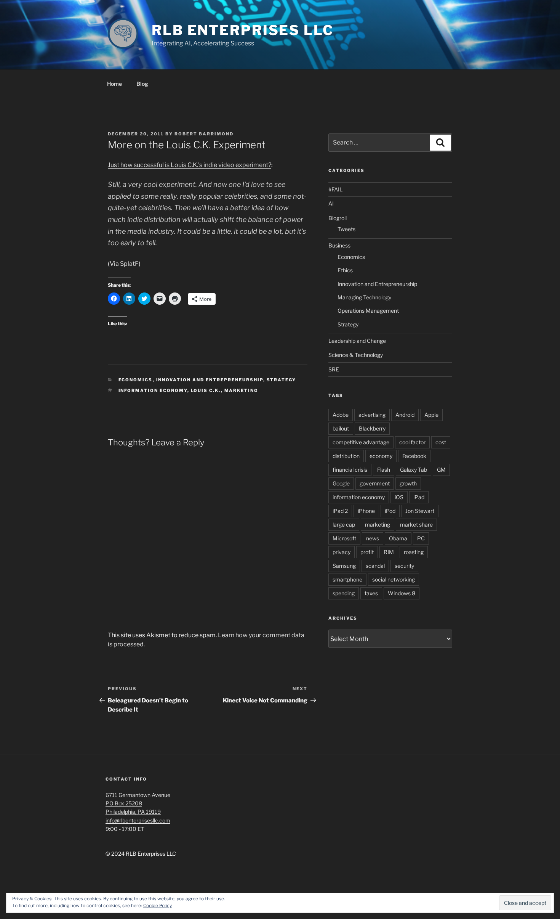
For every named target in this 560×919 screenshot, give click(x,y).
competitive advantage (361, 442)
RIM (389, 552)
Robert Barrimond (204, 134)
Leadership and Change (357, 340)
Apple (431, 414)
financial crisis (350, 469)
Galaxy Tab (413, 469)
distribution (346, 456)
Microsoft (344, 538)
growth (408, 483)
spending (344, 593)
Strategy (281, 379)
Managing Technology (364, 297)
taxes (371, 593)
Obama (398, 538)
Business (339, 245)
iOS (399, 497)
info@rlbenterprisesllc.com (138, 820)
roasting (414, 552)
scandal (375, 565)
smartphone (347, 579)
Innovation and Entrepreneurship (209, 379)
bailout (341, 428)
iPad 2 (340, 511)
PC (421, 538)
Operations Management (368, 310)
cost (440, 442)
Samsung (344, 565)
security (404, 565)
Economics (135, 379)
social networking (393, 579)
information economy (152, 390)
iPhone (366, 511)
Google (341, 483)
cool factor (412, 442)
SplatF (129, 263)
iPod (390, 511)
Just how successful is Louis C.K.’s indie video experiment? (189, 165)
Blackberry (372, 428)
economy (381, 456)
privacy (341, 552)
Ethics (345, 270)
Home (114, 83)
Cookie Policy (157, 905)
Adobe (341, 414)
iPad (418, 497)
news (372, 538)
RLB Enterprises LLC (243, 30)
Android (404, 414)
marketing (241, 390)
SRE (333, 369)
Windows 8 (401, 593)
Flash (383, 469)
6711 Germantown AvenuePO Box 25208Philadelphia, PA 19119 (138, 803)
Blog (142, 83)
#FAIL (335, 189)
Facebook (414, 456)
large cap (344, 524)
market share (416, 524)
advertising (372, 414)
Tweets (346, 229)
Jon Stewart (419, 511)
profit (367, 552)
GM (441, 469)
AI (331, 203)
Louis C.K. (206, 390)
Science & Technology (355, 355)
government (375, 483)
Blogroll (337, 218)
